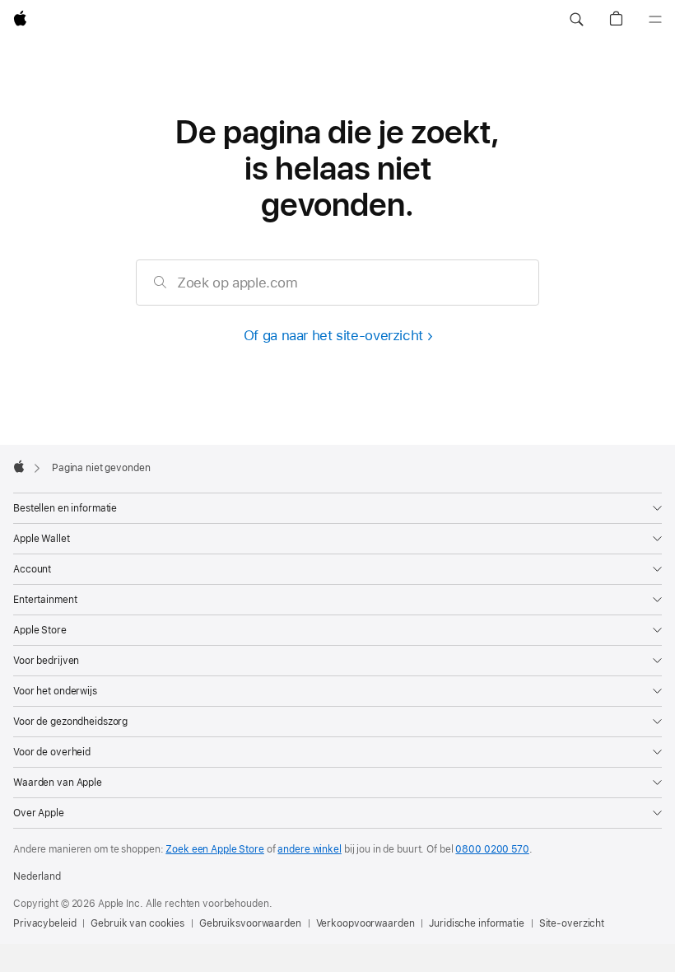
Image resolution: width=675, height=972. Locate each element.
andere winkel (309, 849)
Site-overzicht (571, 923)
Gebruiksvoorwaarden (250, 923)
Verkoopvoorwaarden (365, 923)
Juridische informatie (476, 923)
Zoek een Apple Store (214, 849)
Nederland (37, 876)
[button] (576, 20)
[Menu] (655, 20)
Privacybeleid (44, 923)
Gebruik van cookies (137, 923)
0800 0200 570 (491, 849)
